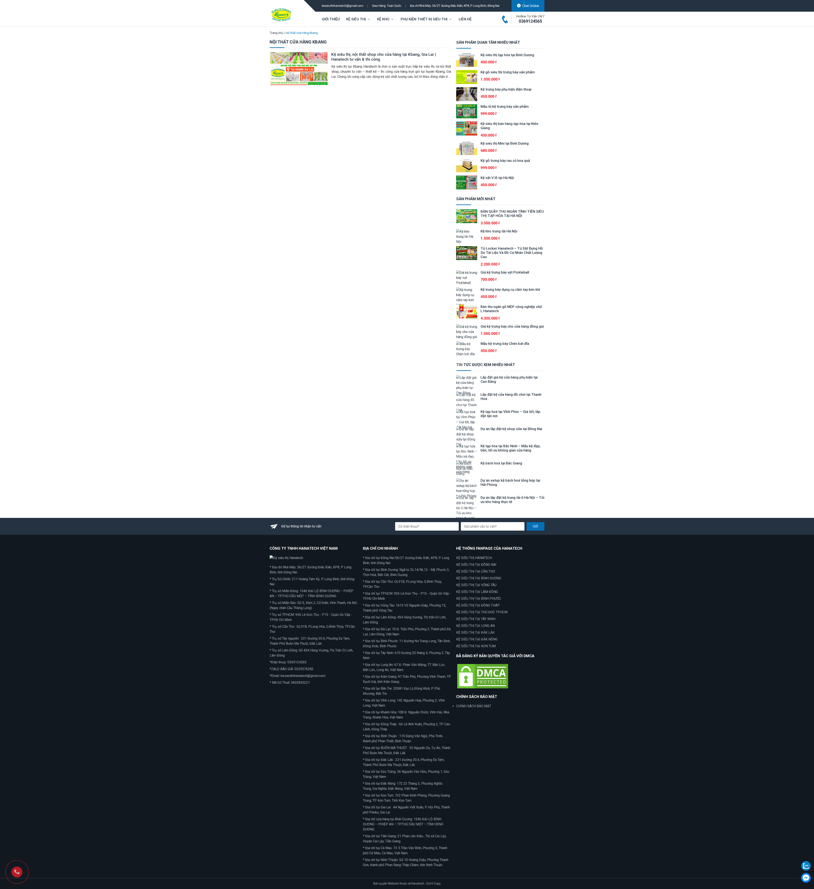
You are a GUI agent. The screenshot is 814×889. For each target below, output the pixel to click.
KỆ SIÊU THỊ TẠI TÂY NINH (475, 619)
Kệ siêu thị (356, 19)
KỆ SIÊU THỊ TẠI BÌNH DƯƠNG (478, 578)
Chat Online (530, 6)
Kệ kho (383, 19)
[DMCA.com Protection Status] (482, 676)
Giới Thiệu (331, 19)
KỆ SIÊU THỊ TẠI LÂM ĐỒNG (477, 592)
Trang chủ (276, 33)
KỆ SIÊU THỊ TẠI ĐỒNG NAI (476, 565)
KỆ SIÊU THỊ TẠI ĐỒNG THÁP (478, 605)
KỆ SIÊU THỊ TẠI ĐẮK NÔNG (477, 639)
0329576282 (304, 669)
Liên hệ (465, 19)
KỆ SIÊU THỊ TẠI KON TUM (476, 646)
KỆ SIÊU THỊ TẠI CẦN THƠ (475, 571)
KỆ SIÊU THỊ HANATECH (474, 558)
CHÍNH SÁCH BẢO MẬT (473, 706)
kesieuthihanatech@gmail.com (342, 5)
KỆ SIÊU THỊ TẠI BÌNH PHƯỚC (478, 599)
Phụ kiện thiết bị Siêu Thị (424, 19)
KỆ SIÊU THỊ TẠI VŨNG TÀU (476, 585)
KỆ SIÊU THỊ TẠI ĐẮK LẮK (475, 632)
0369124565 (530, 21)
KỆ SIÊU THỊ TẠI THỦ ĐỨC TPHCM (481, 612)
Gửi (535, 526)
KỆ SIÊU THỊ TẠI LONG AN (475, 626)
